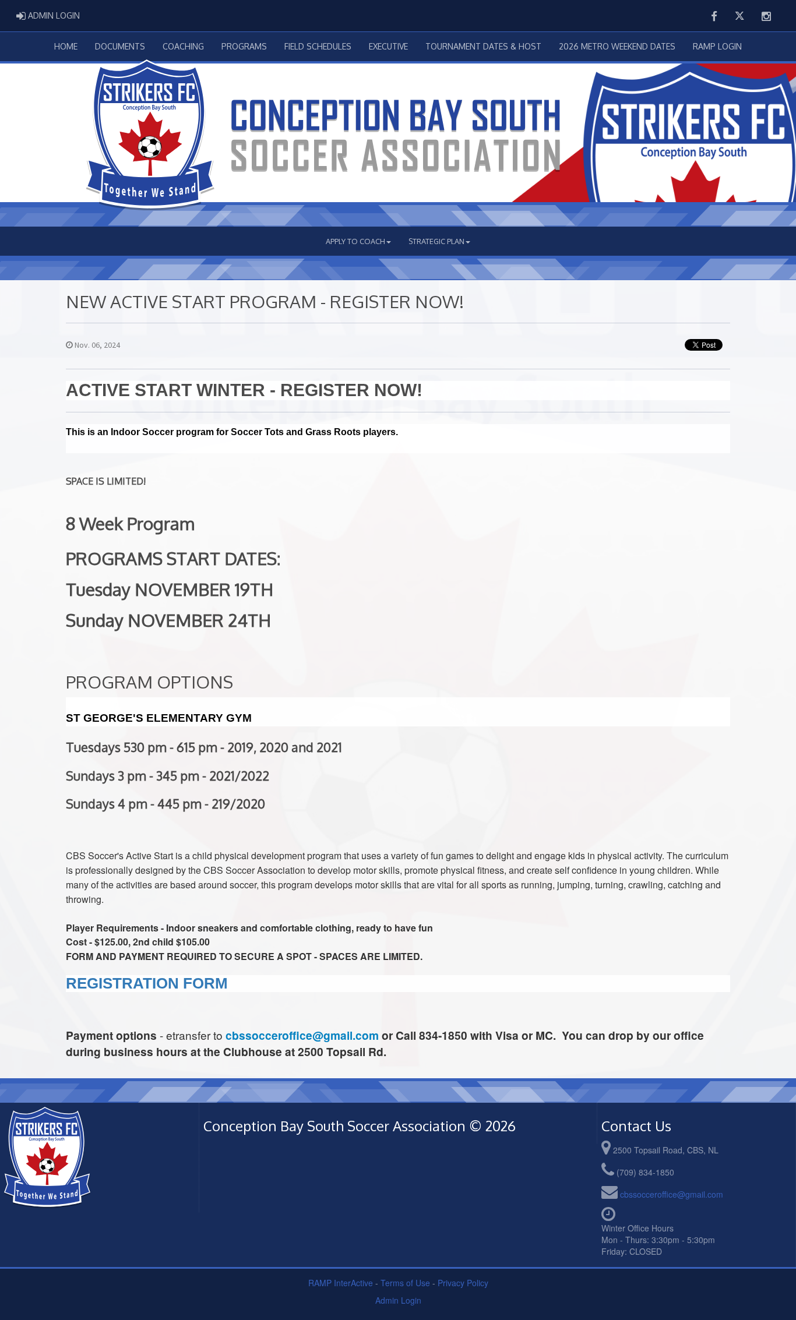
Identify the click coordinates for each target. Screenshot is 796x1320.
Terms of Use (405, 1283)
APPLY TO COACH (355, 241)
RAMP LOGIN (717, 46)
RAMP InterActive (340, 1283)
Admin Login (398, 1300)
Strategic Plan (436, 241)
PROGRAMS (244, 46)
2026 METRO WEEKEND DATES (617, 46)
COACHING (183, 46)
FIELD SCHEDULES (317, 46)
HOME (66, 46)
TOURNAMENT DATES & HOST (483, 46)
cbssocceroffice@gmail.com (302, 1035)
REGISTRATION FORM (147, 983)
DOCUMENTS (120, 46)
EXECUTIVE (388, 46)
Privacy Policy (463, 1283)
